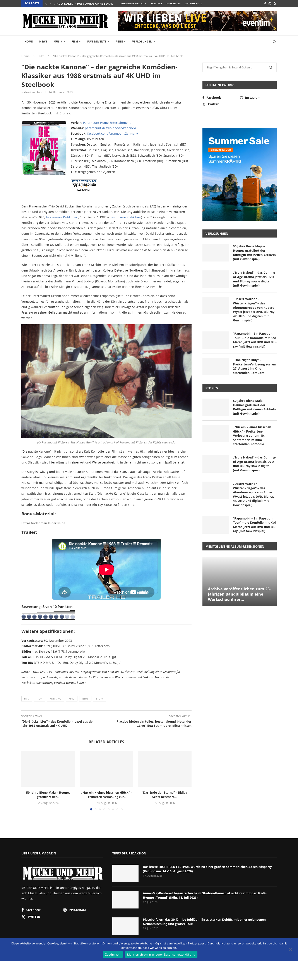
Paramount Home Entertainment (107, 123)
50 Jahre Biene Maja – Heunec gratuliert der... (48, 794)
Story (99, 698)
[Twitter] (275, 3)
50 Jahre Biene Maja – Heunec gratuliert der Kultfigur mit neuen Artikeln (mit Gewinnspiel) (254, 252)
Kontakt (156, 3)
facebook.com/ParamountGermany (112, 133)
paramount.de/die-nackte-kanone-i (110, 128)
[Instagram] (270, 3)
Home (29, 41)
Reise (119, 41)
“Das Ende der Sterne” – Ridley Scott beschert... (164, 794)
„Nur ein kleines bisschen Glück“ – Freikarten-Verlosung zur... (106, 794)
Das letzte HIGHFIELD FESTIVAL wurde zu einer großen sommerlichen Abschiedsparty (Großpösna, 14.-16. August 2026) (207, 869)
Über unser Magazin (133, 3)
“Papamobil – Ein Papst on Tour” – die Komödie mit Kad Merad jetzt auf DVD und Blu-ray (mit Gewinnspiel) (255, 339)
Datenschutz (193, 3)
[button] (46, 3)
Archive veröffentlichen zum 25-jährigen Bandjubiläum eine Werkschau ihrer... (239, 594)
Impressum (173, 3)
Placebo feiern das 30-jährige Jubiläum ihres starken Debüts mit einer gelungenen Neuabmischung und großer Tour (204, 921)
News (43, 41)
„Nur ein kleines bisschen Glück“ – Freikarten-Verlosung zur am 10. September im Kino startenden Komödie (252, 435)
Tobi (39, 92)
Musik (58, 41)
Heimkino (55, 698)
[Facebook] (265, 3)
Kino (72, 698)
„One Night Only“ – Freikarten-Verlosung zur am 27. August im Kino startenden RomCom (254, 366)
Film (75, 41)
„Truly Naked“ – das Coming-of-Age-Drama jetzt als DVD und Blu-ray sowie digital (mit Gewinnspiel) (254, 278)
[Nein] (290, 950)
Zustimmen (112, 954)
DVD (26, 698)
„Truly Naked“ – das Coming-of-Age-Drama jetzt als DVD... (95, 3)
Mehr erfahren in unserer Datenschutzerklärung (161, 954)
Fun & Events (96, 41)
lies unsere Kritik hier (61, 217)
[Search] (274, 42)
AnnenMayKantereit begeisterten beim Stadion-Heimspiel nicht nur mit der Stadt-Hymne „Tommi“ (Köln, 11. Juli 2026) (205, 895)
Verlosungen (142, 41)
